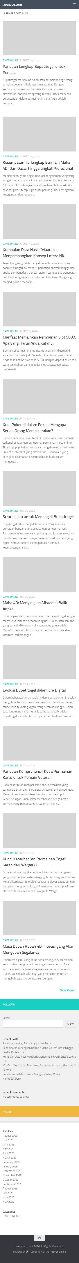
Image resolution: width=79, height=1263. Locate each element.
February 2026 (11, 1162)
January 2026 (10, 1166)
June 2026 (8, 1144)
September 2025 (12, 1184)
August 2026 (10, 1135)
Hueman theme (58, 1251)
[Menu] (74, 4)
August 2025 (10, 1188)
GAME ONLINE (10, 60)
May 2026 (8, 1149)
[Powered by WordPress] (27, 1252)
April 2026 (8, 1153)
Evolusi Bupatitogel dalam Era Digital (34, 690)
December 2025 (12, 1171)
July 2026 (8, 1140)
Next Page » (68, 990)
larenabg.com (12, 4)
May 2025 (8, 1201)
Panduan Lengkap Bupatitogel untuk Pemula (28, 1043)
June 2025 (8, 1197)
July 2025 (8, 1193)
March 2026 (9, 1157)
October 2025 (10, 1179)
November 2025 (12, 1175)
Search (6, 1017)
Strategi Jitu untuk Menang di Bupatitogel (38, 516)
